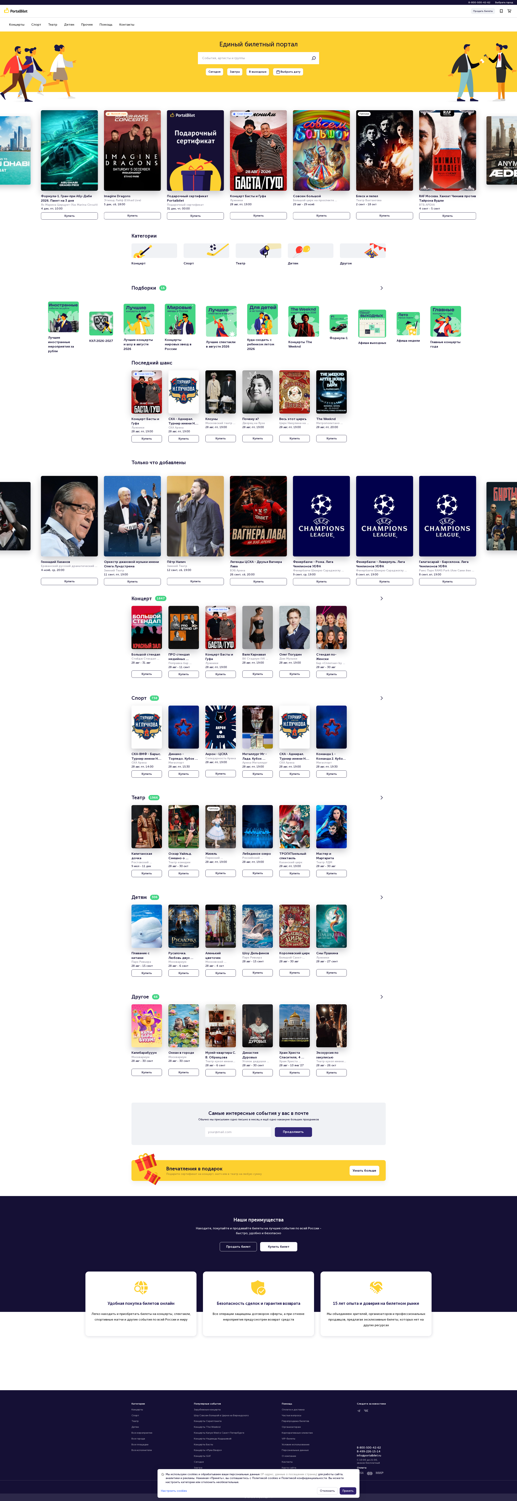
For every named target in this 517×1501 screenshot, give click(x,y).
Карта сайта (289, 1467)
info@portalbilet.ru (369, 1455)
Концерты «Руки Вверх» (208, 1450)
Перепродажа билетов (295, 1421)
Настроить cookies (174, 1491)
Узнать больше (364, 1170)
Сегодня (199, 1461)
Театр (52, 24)
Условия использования (295, 1444)
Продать (483, 11)
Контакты (126, 24)
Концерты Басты (203, 1444)
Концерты (16, 24)
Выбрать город (504, 2)
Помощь (106, 24)
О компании (289, 1456)
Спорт (36, 24)
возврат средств (281, 1319)
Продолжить (293, 1132)
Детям (69, 24)
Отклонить (327, 1491)
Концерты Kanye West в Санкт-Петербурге (219, 1432)
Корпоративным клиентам (297, 1432)
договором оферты (267, 1314)
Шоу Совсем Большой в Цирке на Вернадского (221, 1415)
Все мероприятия (141, 1432)
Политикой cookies (265, 1478)
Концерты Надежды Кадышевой (212, 1438)
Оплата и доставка (293, 1409)
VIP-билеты (288, 1438)
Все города (138, 1438)
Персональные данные (295, 1450)
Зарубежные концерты (207, 1409)
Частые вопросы (291, 1415)
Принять (348, 1491)
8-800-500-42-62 (479, 2)
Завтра (198, 1467)
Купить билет (278, 1247)
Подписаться (38, 1485)
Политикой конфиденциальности (304, 1478)
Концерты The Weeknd (207, 1427)
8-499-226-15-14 (368, 1451)
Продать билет (238, 1247)
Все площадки (139, 1444)
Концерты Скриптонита (208, 1421)
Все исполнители (141, 1450)
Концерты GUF (202, 1456)
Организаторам (291, 1427)
